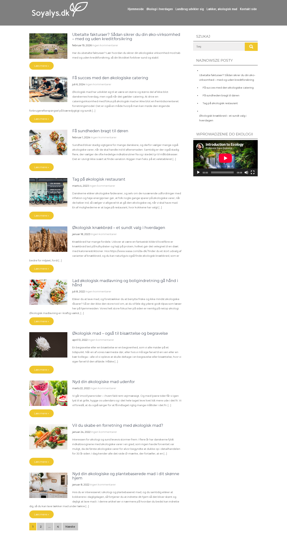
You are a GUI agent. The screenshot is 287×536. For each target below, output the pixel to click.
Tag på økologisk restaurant (98, 179)
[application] (225, 158)
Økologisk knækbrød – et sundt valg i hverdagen (118, 227)
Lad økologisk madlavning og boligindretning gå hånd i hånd (125, 282)
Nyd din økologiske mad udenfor (103, 381)
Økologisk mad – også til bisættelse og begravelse (120, 333)
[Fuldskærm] (253, 172)
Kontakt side (248, 9)
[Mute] (246, 172)
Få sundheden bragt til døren (100, 131)
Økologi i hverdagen (159, 9)
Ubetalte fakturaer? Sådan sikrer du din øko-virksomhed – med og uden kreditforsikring (126, 36)
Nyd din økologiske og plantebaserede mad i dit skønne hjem (125, 475)
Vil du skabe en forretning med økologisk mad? (117, 425)
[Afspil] (198, 172)
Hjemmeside (136, 9)
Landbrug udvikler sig (190, 9)
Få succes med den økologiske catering (110, 77)
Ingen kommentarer (105, 45)
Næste (70, 526)
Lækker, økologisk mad (222, 9)
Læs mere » (41, 65)
